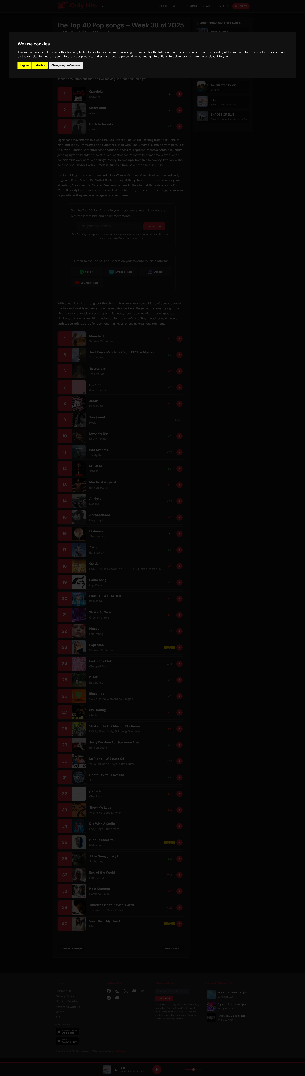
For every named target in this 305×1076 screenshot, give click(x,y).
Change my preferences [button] (65, 65)
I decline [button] (40, 65)
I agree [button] (24, 65)
